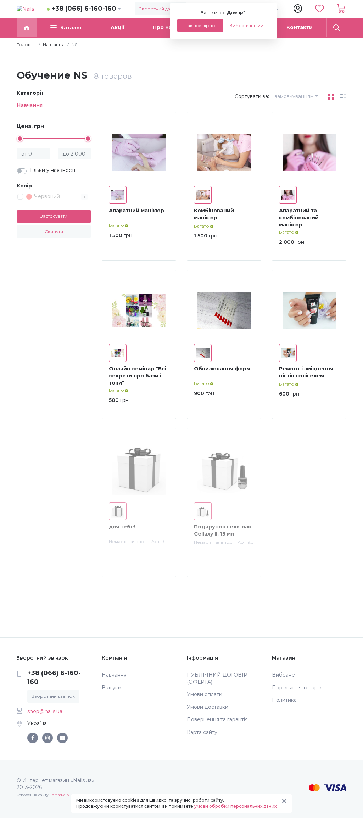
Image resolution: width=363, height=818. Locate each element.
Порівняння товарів (297, 687)
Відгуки (111, 687)
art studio (60, 794)
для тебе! (122, 526)
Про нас (164, 27)
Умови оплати (204, 694)
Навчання (30, 105)
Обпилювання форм (222, 368)
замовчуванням (294, 96)
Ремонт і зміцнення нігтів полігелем (306, 372)
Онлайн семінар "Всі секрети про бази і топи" (137, 375)
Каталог (71, 27)
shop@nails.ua (44, 711)
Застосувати (53, 216)
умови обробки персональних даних (235, 806)
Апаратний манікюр (136, 210)
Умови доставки (207, 707)
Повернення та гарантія (217, 719)
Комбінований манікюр (214, 214)
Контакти (299, 27)
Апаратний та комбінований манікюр (299, 217)
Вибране (283, 675)
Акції (118, 27)
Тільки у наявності (52, 170)
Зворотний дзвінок (160, 8)
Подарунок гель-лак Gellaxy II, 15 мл (222, 530)
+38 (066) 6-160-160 (83, 8)
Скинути (54, 231)
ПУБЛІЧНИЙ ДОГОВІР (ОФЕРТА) (217, 678)
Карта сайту (202, 732)
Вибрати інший (246, 25)
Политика (284, 700)
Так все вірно (200, 25)
